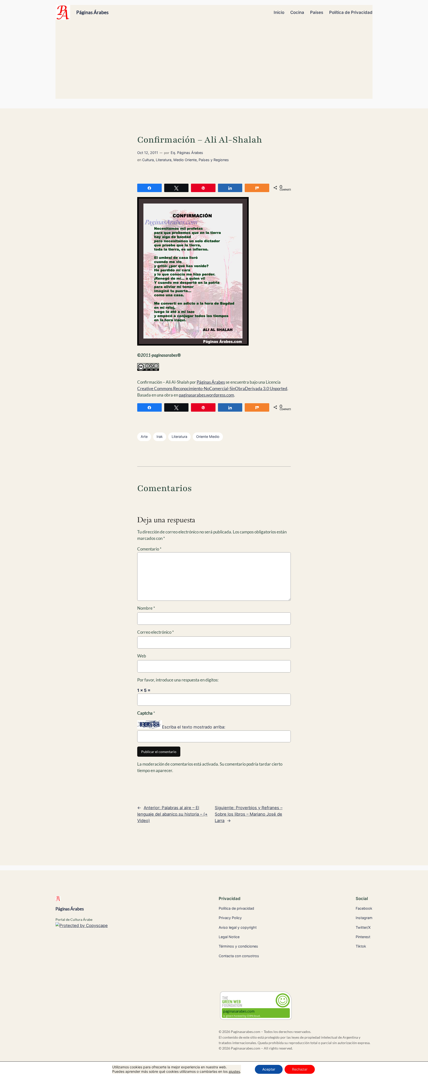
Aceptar (268, 1069)
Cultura (148, 160)
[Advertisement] (214, 61)
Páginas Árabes (92, 12)
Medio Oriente (185, 160)
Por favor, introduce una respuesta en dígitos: (177, 679)
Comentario (149, 548)
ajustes (234, 1071)
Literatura (163, 160)
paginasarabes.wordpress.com (206, 395)
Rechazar (299, 1069)
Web (141, 655)
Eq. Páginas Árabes (187, 152)
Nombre (146, 608)
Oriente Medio (207, 436)
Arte (144, 436)
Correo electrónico (155, 632)
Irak (160, 436)
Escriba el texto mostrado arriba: (193, 727)
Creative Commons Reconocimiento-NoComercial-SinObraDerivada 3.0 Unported (212, 388)
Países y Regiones (214, 160)
